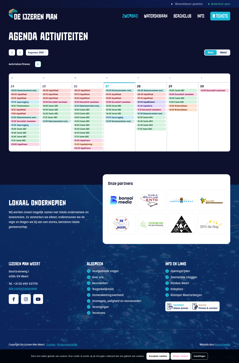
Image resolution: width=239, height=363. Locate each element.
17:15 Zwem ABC (18, 140)
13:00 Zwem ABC (82, 109)
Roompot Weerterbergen (186, 295)
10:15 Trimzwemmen (20, 106)
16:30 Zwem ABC (18, 136)
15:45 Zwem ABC (18, 132)
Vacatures (98, 313)
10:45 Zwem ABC (176, 98)
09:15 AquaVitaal (18, 98)
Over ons (98, 277)
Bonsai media (222, 344)
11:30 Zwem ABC (176, 102)
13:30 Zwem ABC (82, 113)
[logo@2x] (33, 16)
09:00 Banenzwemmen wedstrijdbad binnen (120, 90)
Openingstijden (180, 271)
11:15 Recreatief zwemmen (149, 109)
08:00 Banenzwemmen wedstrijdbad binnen (25, 90)
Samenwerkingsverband (108, 295)
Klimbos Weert (180, 283)
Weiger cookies (180, 356)
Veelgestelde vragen (105, 271)
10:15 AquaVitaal (18, 109)
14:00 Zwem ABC (82, 117)
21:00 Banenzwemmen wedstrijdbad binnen (57, 121)
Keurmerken (100, 283)
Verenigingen (100, 307)
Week (210, 52)
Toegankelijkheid (103, 289)
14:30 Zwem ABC (82, 121)
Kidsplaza (177, 289)
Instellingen (199, 356)
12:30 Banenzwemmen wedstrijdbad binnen (89, 106)
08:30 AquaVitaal (19, 94)
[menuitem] (127, 16)
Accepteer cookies (158, 356)
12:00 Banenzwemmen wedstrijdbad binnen (25, 117)
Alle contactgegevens (23, 288)
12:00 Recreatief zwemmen (23, 121)
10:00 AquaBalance (146, 102)
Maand (223, 52)
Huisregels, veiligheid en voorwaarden (116, 301)
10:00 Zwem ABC (176, 90)
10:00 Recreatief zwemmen (181, 94)
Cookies (50, 344)
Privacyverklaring (67, 344)
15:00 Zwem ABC (18, 129)
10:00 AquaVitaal (50, 98)
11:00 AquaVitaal (18, 113)
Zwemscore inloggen (184, 277)
